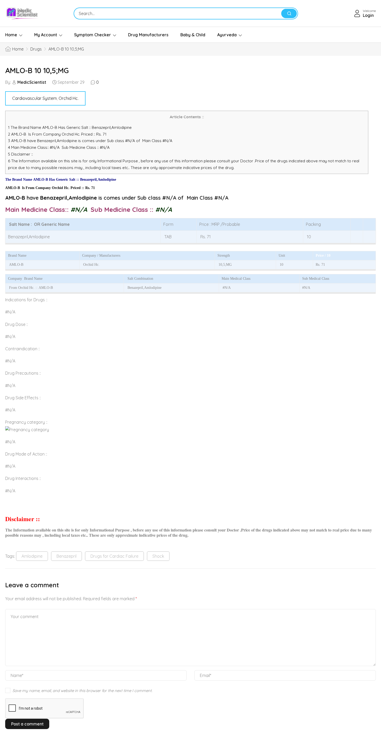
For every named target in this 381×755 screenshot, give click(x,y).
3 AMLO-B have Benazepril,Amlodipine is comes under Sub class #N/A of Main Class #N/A (90, 140)
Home (11, 34)
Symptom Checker (92, 34)
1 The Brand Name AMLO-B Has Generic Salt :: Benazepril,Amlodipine (70, 127)
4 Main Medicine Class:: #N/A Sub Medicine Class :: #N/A (59, 147)
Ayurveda (227, 34)
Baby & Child (192, 34)
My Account (45, 34)
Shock (158, 556)
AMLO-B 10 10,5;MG (37, 70)
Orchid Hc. (69, 98)
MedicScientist (31, 82)
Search (289, 13)
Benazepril (66, 556)
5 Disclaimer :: (20, 154)
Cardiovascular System (34, 98)
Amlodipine (32, 556)
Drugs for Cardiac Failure (114, 556)
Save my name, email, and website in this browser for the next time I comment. (82, 690)
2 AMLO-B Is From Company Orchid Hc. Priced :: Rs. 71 (57, 134)
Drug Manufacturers (148, 34)
